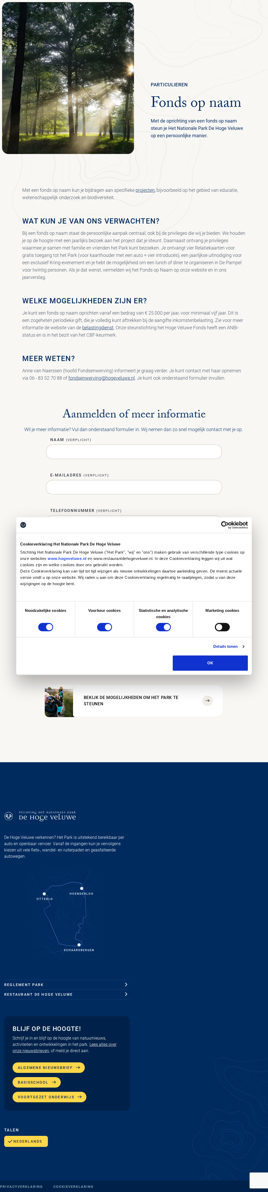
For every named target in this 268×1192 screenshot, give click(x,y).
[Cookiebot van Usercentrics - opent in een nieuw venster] (225, 525)
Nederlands (27, 1141)
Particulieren (169, 84)
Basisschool (33, 1082)
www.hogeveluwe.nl (67, 558)
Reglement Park (24, 985)
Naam (71, 439)
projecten (145, 190)
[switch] (104, 627)
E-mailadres (79, 475)
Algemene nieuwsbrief (45, 1068)
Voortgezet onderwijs (46, 1097)
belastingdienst (98, 327)
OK (210, 663)
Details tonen (225, 646)
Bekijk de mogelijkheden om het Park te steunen (131, 700)
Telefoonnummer (86, 510)
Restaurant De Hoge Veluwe (38, 994)
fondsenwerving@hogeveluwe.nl (101, 378)
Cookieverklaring (73, 1187)
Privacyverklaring (21, 1187)
